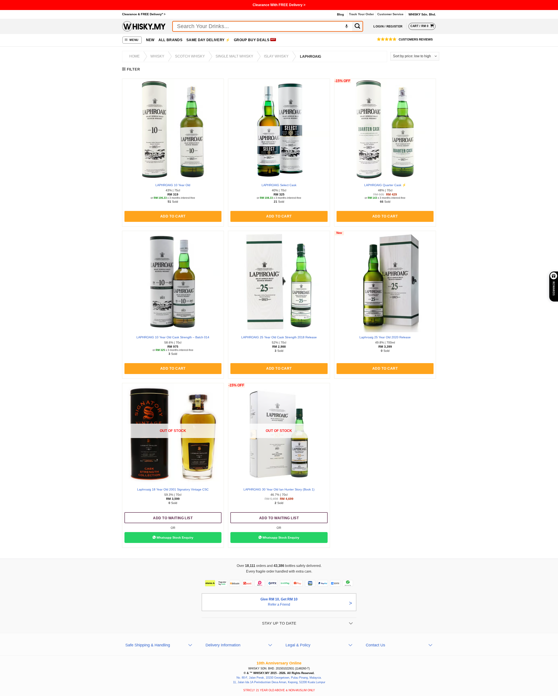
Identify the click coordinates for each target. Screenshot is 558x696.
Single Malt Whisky (234, 56)
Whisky (157, 56)
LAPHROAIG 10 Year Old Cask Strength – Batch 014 (172, 337)
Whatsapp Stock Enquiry (174, 537)
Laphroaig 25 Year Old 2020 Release (385, 337)
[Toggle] (351, 623)
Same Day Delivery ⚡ (208, 40)
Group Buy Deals (251, 40)
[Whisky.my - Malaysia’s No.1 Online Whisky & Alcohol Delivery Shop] (144, 26)
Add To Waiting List (173, 518)
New (150, 40)
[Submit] (357, 26)
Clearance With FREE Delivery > (279, 5)
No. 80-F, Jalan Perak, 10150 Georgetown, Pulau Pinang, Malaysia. (279, 677)
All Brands (170, 40)
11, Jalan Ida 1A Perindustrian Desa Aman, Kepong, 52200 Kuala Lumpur (279, 682)
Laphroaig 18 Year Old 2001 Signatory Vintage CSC (173, 489)
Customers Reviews (416, 39)
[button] (132, 40)
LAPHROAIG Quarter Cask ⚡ (385, 185)
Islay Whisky (276, 56)
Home (134, 56)
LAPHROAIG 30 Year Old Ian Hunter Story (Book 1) (279, 489)
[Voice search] (346, 26)
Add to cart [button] (173, 216)
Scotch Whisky (190, 56)
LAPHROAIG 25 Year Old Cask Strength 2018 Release (279, 337)
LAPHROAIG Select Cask (279, 185)
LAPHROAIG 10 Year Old (172, 185)
